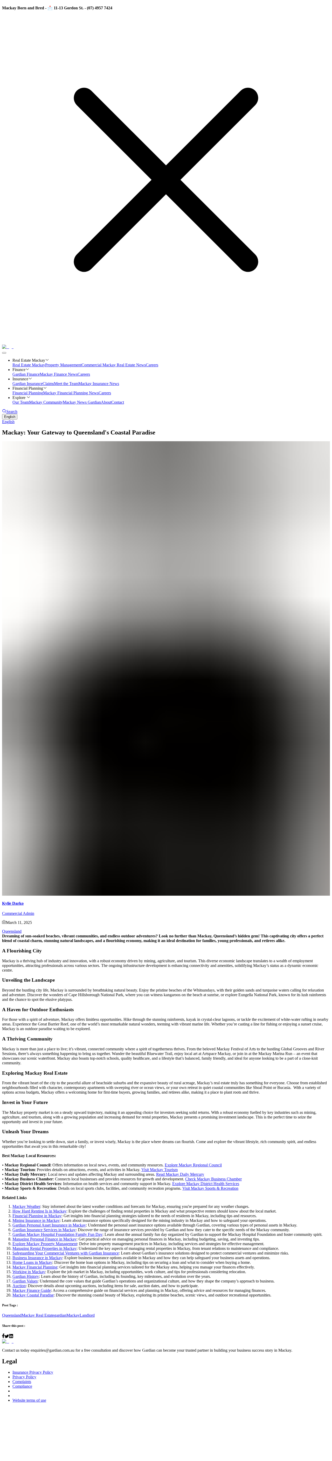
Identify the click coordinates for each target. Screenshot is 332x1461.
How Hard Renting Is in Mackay (39, 1211)
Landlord (87, 1315)
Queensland (12, 931)
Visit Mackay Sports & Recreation (210, 1188)
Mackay (73, 1315)
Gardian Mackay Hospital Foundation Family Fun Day (57, 1234)
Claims (48, 383)
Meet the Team (66, 383)
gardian (60, 1315)
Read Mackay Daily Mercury (180, 1174)
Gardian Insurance (27, 383)
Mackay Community (46, 402)
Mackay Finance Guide (31, 1290)
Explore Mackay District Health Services (205, 1183)
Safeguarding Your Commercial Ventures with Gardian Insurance (65, 1253)
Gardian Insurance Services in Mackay (44, 1230)
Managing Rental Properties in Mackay (44, 1248)
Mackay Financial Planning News (71, 393)
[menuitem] (166, 421)
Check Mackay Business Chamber (213, 1179)
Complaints (21, 1381)
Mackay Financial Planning (34, 1267)
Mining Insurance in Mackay (36, 1220)
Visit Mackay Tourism (159, 1169)
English (9, 417)
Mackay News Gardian (82, 402)
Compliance (22, 1386)
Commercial (91, 365)
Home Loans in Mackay (32, 1262)
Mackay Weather (26, 1206)
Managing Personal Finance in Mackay (44, 1239)
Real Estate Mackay (28, 365)
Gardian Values (25, 1281)
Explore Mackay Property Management (44, 1244)
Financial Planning (27, 393)
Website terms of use (29, 1400)
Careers (152, 365)
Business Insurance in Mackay (37, 1258)
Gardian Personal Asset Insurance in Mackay (49, 1225)
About (106, 402)
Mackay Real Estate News (124, 365)
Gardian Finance (26, 374)
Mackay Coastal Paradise (33, 1295)
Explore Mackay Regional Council (193, 1165)
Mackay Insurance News (98, 383)
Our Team (20, 402)
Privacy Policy (24, 1377)
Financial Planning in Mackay (36, 1216)
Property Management (63, 365)
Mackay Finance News (59, 374)
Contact (117, 402)
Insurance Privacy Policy (32, 1372)
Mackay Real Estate (38, 1315)
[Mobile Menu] (4, 353)
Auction (19, 1286)
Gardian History (25, 1276)
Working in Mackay (28, 1272)
